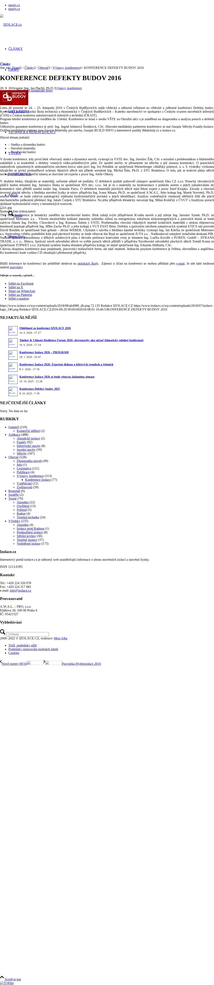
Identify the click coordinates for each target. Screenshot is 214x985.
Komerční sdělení (28, 431)
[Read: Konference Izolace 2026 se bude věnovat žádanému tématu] (13, 379)
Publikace (23, 472)
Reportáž (14, 491)
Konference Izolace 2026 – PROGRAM (44, 352)
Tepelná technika (28, 517)
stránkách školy (88, 263)
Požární (22, 509)
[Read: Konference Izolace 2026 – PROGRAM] (13, 355)
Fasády (21, 442)
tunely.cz (14, 9)
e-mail (180, 263)
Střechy (22, 453)
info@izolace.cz (20, 590)
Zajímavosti (24, 487)
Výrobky (14, 521)
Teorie (12, 498)
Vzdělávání (24, 483)
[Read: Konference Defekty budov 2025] (13, 391)
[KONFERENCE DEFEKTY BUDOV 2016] (14, 104)
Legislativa (24, 468)
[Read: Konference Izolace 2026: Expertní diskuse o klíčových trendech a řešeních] (13, 367)
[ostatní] (13, 427)
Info (19, 464)
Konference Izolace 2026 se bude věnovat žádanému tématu (56, 376)
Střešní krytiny (26, 536)
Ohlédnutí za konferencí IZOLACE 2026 (45, 328)
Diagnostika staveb (29, 461)
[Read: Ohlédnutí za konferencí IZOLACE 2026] (13, 330)
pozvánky (16, 267)
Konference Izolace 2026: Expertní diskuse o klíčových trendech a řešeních (66, 364)
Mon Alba (60, 638)
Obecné (13, 457)
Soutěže (13, 494)
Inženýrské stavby (29, 446)
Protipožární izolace (30, 532)
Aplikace (14, 434)
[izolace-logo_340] (11, 24)
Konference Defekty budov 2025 (39, 388)
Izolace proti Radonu (30, 528)
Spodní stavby (26, 449)
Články (5, 64)
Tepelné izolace (27, 540)
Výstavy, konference (68, 88)
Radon (21, 513)
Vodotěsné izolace (29, 543)
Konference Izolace (38, 479)
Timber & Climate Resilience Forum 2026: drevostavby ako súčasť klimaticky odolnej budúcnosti (81, 340)
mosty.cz (14, 5)
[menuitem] (111, 5)
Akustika (23, 502)
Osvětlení (23, 506)
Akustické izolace (28, 438)
